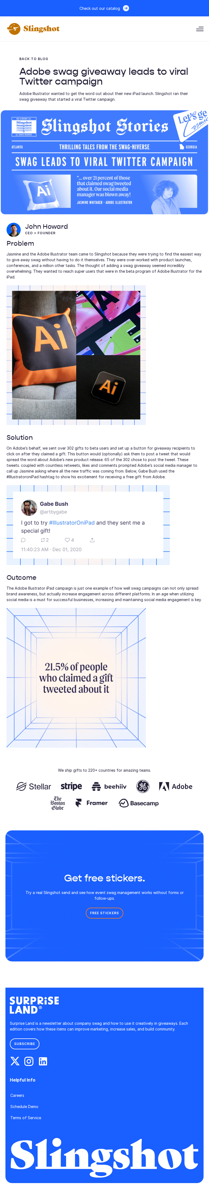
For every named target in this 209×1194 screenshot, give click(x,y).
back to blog (33, 59)
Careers (17, 1095)
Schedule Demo (24, 1106)
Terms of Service (25, 1117)
